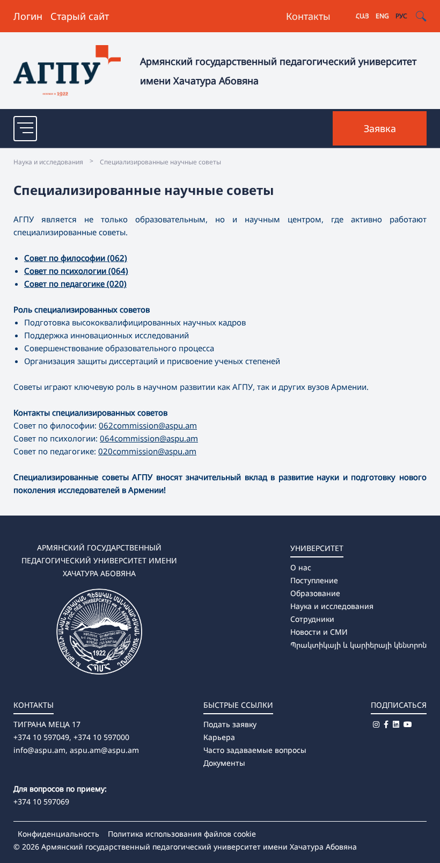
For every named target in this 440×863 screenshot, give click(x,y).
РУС (401, 15)
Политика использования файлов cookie (182, 834)
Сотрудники (312, 619)
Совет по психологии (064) (76, 270)
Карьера (219, 737)
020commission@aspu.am (147, 451)
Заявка (380, 128)
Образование (315, 593)
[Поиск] (421, 16)
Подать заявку (229, 724)
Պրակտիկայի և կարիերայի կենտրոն (358, 645)
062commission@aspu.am (148, 425)
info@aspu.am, (40, 750)
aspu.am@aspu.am (104, 750)
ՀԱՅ (362, 15)
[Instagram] (376, 724)
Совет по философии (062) (75, 257)
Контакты (308, 16)
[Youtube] (408, 724)
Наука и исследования (331, 606)
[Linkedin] (396, 724)
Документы (224, 763)
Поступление (314, 580)
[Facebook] (386, 724)
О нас (300, 567)
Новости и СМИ (319, 632)
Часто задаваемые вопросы (254, 750)
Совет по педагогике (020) (75, 283)
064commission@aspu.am (149, 438)
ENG (382, 15)
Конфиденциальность (58, 834)
